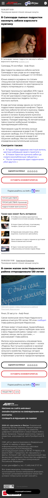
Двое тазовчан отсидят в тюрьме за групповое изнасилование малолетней (28, 240)
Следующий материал (23, 491)
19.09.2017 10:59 (7, 10)
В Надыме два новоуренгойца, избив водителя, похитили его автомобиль (24, 233)
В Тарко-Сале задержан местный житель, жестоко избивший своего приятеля (24, 151)
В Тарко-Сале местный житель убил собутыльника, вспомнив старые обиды (25, 248)
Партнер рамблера (21, 486)
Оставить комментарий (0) (24, 180)
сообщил (41, 320)
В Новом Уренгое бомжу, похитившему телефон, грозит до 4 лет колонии (25, 225)
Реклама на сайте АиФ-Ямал (16, 408)
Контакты (7, 415)
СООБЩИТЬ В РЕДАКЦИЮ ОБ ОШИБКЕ (19, 418)
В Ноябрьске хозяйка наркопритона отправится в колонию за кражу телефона (26, 218)
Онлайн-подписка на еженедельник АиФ (23, 412)
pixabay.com (24, 62)
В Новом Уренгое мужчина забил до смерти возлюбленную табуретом (22, 155)
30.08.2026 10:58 (7, 261)
